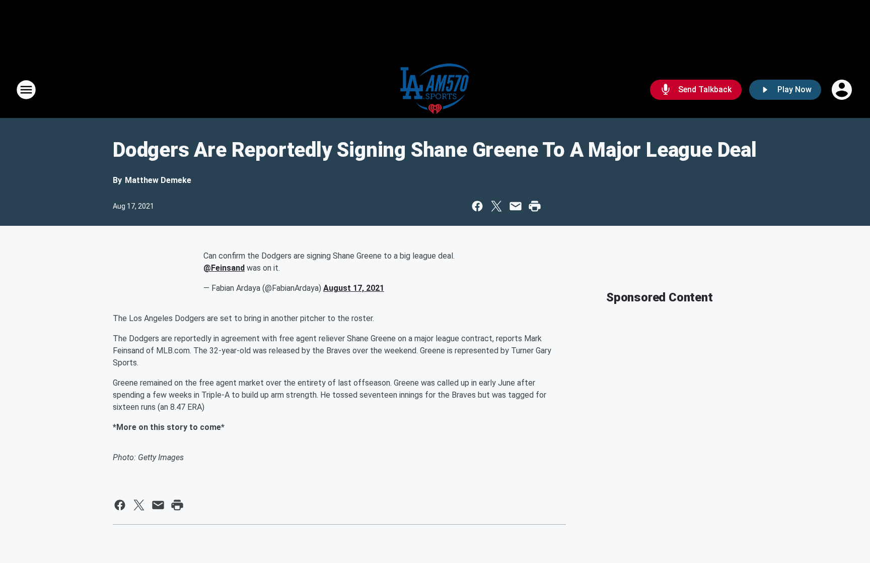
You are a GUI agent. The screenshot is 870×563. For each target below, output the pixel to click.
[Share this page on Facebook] (477, 206)
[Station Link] (435, 90)
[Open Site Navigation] (26, 90)
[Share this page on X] (496, 206)
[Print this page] (535, 206)
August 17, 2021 (353, 288)
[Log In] (843, 90)
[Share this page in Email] (516, 206)
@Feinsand (224, 268)
